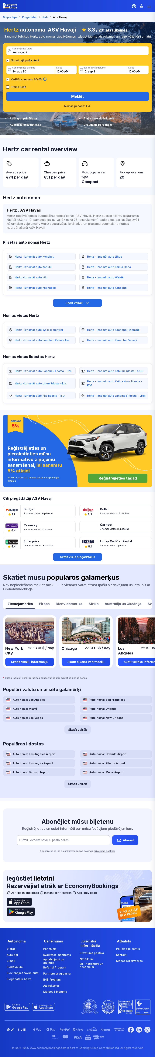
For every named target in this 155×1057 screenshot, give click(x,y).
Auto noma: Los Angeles (29, 699)
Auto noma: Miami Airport (107, 772)
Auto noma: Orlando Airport (108, 754)
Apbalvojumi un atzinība (53, 961)
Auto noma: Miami (25, 708)
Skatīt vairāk (77, 729)
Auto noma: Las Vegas (28, 717)
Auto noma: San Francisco (107, 699)
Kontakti (121, 954)
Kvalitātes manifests (57, 954)
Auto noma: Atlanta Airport (107, 763)
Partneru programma (57, 973)
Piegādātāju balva (19, 979)
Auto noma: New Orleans (106, 717)
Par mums (49, 948)
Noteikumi (86, 959)
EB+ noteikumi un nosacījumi (91, 965)
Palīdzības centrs (128, 948)
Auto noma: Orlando (103, 708)
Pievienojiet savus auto (23, 973)
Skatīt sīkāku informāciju (29, 662)
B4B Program (52, 979)
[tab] (20, 604)
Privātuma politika (92, 953)
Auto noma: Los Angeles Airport (34, 754)
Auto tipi (12, 954)
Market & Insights (55, 991)
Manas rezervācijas (129, 960)
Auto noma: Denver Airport (31, 772)
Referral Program (54, 967)
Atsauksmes (51, 985)
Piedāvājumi (15, 966)
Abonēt (128, 840)
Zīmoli (11, 960)
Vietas (11, 948)
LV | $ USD (18, 1029)
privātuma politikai (104, 851)
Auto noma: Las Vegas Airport (33, 763)
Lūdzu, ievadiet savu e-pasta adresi (44, 840)
